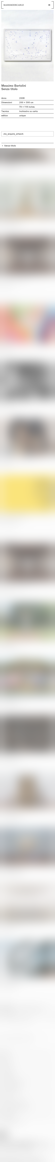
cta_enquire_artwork (13, 133)
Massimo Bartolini (13, 86)
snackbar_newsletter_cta (42, 1159)
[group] (27, 45)
